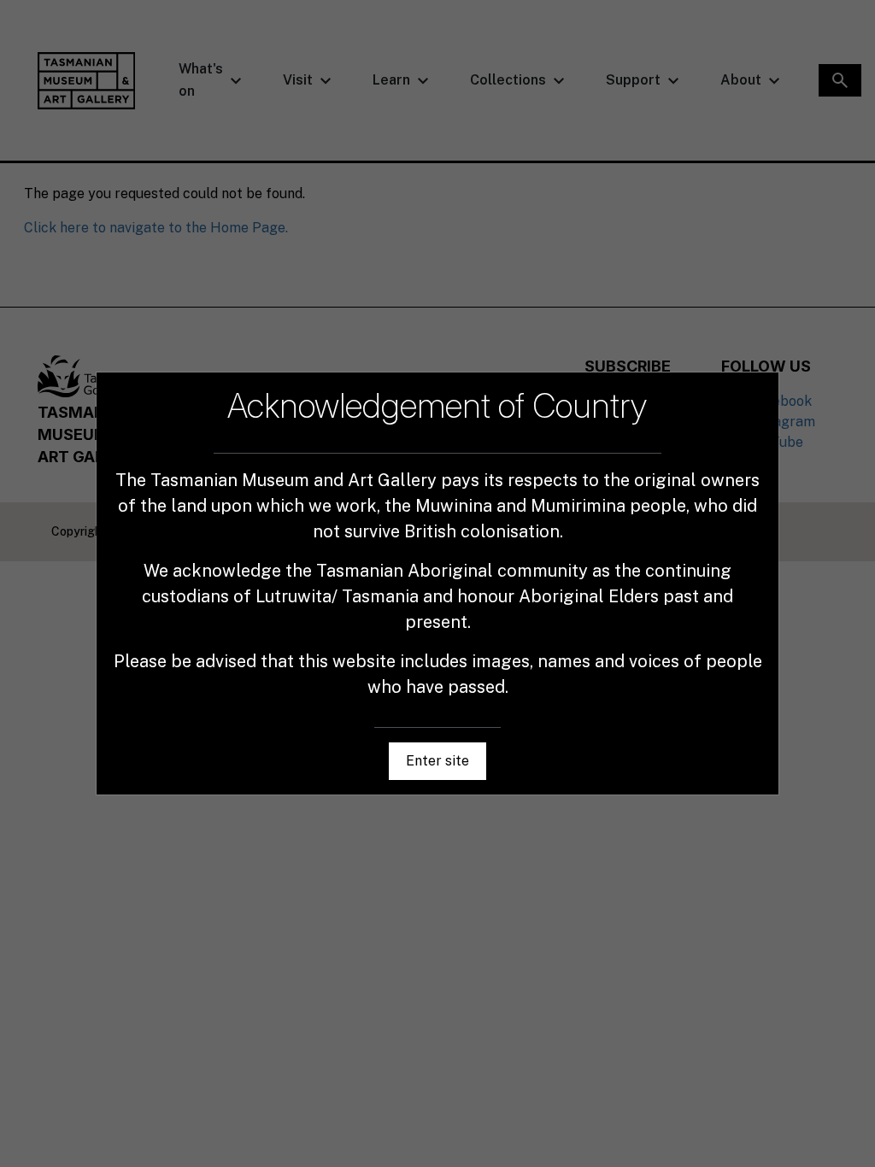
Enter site (437, 761)
